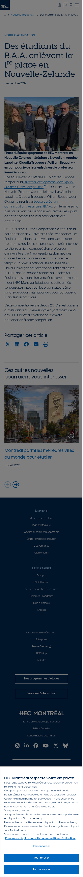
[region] (41, 821)
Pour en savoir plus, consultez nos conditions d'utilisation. (40, 838)
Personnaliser (41, 846)
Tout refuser (41, 858)
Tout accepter (41, 869)
